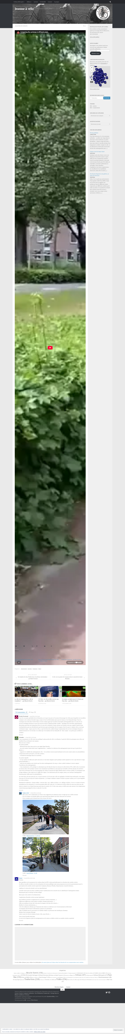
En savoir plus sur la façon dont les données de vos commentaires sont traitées (62, 962)
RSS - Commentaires (95, 107)
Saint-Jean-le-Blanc (94, 977)
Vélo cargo (78, 979)
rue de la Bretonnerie (69, 977)
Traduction (35, 668)
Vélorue (84, 979)
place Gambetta (35, 977)
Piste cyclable (26, 977)
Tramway (42, 979)
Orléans (80, 975)
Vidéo (39, 668)
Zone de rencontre (103, 979)
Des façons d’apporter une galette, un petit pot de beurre (99, 174)
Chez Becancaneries (95, 130)
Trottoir (48, 979)
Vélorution (90, 979)
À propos (56, 2)
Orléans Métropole (19, 2)
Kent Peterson (45, 975)
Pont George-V (44, 977)
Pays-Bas (29, 668)
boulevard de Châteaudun (53, 973)
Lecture (36, 2)
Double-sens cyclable (101, 973)
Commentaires (22, 712)
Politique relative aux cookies (39, 1031)
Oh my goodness (94, 132)
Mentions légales (59, 987)
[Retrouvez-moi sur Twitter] (107, 992)
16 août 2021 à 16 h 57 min (29, 878)
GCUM (24, 975)
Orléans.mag (89, 975)
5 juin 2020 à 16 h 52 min (35, 716)
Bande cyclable (17, 973)
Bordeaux (45, 973)
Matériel (67, 975)
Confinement (81, 973)
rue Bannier (61, 977)
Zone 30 (96, 979)
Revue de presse (54, 977)
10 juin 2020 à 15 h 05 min (35, 793)
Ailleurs (29, 2)
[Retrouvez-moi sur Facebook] (109, 992)
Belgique (23, 973)
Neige (72, 975)
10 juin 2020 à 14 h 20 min (30, 737)
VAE (54, 979)
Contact (50, 2)
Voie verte (71, 979)
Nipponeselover (31, 835)
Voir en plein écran (94, 89)
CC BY (35, 873)
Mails (53, 975)
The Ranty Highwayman (18, 979)
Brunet (20, 878)
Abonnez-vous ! (95, 53)
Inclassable (43, 2)
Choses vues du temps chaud (97, 151)
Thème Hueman (34, 1000)
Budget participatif (73, 973)
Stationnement (105, 977)
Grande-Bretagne (34, 975)
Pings (32, 712)
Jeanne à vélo (24, 9)
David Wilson (30, 873)
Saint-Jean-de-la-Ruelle (84, 977)
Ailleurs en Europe (21, 26)
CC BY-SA (37, 835)
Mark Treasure (60, 975)
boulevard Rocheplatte (64, 973)
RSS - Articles (93, 106)
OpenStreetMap (51, 996)
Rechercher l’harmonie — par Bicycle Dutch (71, 659)
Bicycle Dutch (24, 668)
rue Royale (76, 977)
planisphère (104, 63)
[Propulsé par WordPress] (25, 1000)
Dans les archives (90, 973)
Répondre (21, 734)
